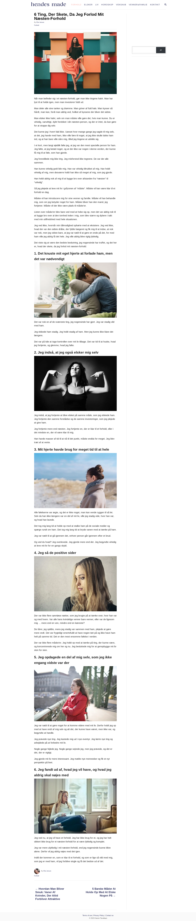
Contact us (109, 915)
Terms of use (87, 915)
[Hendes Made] (50, 5)
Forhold (36, 25)
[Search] (160, 50)
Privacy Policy (98, 915)
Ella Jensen (40, 22)
